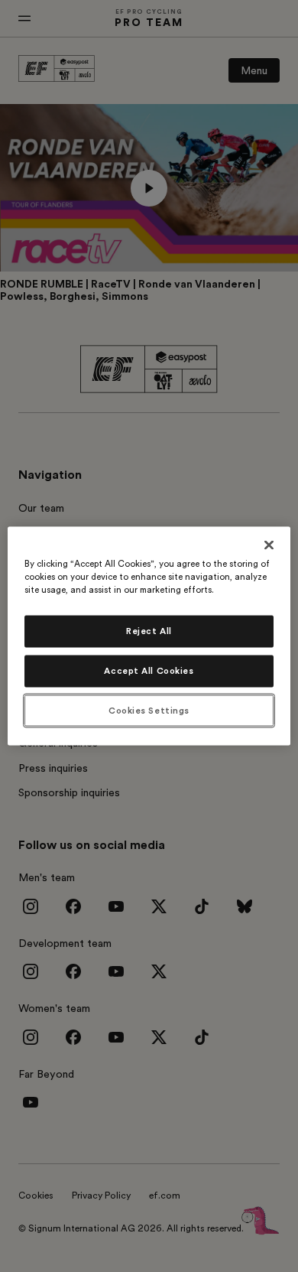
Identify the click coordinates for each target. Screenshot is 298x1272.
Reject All (149, 631)
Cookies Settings (149, 710)
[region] (149, 636)
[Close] (269, 544)
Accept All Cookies (148, 670)
